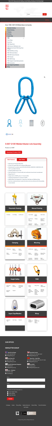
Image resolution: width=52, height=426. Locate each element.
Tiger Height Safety (13, 391)
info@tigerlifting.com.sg (11, 367)
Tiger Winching (12, 395)
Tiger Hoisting (12, 393)
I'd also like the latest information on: (15, 389)
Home (6, 25)
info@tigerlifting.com (10, 355)
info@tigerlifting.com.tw (11, 361)
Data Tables (22, 159)
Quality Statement (26, 405)
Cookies (13, 405)
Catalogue (8, 405)
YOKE (10, 25)
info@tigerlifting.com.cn (33, 361)
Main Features (11, 159)
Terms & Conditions (42, 405)
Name (8, 377)
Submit (10, 398)
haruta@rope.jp (9, 373)
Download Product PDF (14, 152)
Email (8, 383)
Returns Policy (34, 405)
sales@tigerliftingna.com (33, 355)
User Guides (26, 407)
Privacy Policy (18, 405)
